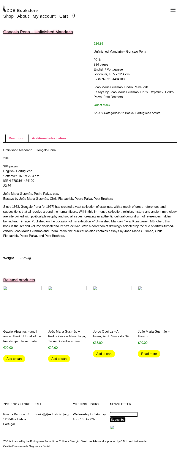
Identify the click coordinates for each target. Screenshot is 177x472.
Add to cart (14, 358)
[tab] (17, 138)
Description (17, 138)
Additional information (49, 138)
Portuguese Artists (147, 113)
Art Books (127, 113)
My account (44, 16)
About (23, 16)
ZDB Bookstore (22, 10)
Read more (149, 354)
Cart (63, 16)
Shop (8, 16)
